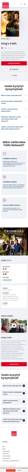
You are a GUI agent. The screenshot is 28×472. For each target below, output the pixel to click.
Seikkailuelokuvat (7, 280)
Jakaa (15, 75)
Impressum (5, 453)
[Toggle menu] (25, 4)
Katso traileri (5, 39)
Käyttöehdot (6, 451)
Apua (3, 449)
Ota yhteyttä (6, 458)
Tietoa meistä (6, 456)
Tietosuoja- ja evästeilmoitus (10, 461)
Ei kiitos (19, 470)
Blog (3, 446)
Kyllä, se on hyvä (11, 470)
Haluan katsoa (14, 364)
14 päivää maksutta (14, 63)
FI (20, 4)
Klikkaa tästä (25, 468)
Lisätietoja (15, 69)
